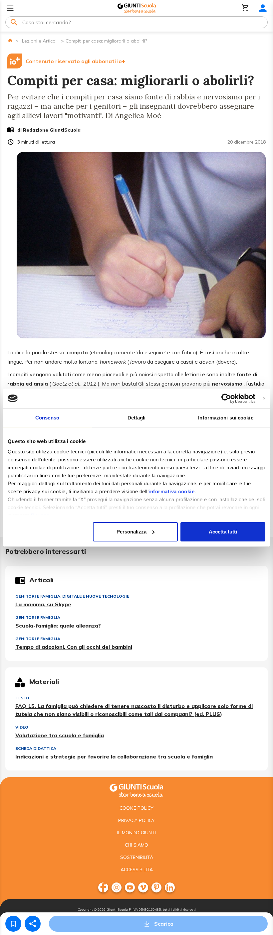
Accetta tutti (223, 531)
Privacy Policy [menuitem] (136, 820)
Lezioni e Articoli (40, 41)
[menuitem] (103, 887)
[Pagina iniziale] (10, 40)
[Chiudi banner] (264, 398)
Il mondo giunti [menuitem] (136, 833)
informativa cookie (171, 491)
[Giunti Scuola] (136, 8)
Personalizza (131, 531)
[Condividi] (33, 924)
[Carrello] (245, 8)
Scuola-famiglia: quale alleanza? (58, 625)
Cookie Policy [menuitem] (136, 808)
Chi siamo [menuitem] (136, 845)
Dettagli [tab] (137, 417)
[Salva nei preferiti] (13, 924)
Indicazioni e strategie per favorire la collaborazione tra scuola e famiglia (114, 756)
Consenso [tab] (47, 417)
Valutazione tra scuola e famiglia (59, 735)
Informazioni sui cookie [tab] (225, 417)
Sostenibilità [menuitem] (136, 857)
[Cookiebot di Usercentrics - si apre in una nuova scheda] (226, 399)
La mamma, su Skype (43, 604)
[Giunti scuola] (136, 789)
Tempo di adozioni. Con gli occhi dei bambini (73, 646)
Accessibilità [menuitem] (137, 870)
